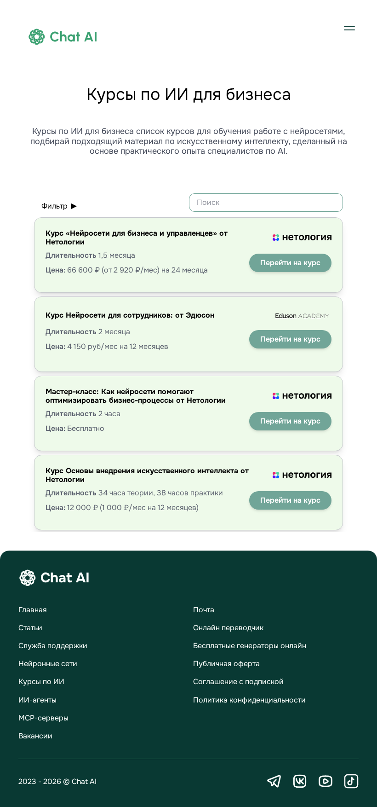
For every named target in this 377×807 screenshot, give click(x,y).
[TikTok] (351, 781)
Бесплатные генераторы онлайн (249, 645)
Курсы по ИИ (41, 681)
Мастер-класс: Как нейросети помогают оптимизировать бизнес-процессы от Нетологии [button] (136, 396)
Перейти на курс (290, 262)
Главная (32, 610)
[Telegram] (274, 781)
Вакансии (35, 736)
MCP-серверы (43, 718)
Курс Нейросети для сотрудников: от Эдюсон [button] (130, 315)
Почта (203, 610)
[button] (349, 27)
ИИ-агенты (37, 700)
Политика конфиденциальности (249, 700)
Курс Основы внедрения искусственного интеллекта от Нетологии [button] (147, 475)
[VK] (299, 781)
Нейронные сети (47, 663)
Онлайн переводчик (228, 628)
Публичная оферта (226, 663)
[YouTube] (325, 781)
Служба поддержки (52, 645)
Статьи (30, 628)
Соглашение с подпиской (238, 681)
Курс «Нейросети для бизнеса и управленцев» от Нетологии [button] (137, 237)
